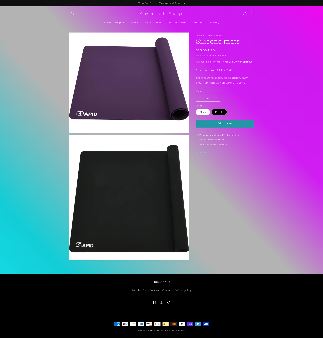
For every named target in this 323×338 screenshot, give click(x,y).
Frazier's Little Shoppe (156, 330)
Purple (219, 112)
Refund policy (183, 290)
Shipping (201, 55)
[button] (72, 13)
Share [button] (203, 152)
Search (136, 290)
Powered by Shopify (176, 330)
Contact (167, 290)
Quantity (201, 91)
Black (203, 112)
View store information (213, 144)
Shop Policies (151, 290)
